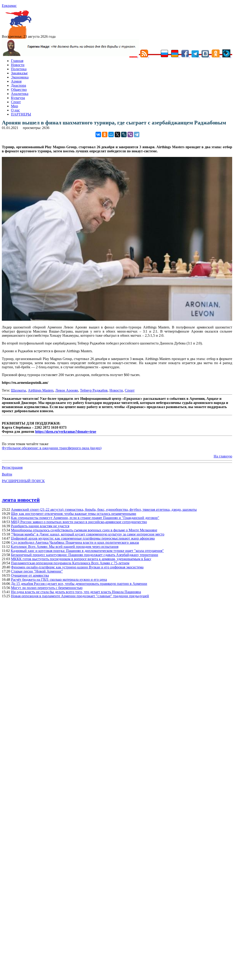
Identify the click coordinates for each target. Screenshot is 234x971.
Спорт (16, 102)
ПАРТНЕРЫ (21, 114)
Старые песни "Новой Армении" (37, 571)
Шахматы (18, 390)
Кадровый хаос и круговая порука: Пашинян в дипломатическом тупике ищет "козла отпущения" (87, 551)
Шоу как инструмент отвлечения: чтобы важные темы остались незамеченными (73, 514)
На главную (223, 456)
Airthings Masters (40, 390)
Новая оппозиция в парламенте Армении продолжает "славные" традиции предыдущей (80, 596)
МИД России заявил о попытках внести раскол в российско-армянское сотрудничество (79, 522)
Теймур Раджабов (94, 390)
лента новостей (21, 500)
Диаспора (18, 85)
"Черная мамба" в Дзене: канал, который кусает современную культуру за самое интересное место (87, 534)
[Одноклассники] (104, 134)
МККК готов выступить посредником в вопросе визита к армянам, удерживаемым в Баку (81, 559)
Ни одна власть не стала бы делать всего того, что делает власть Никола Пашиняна (76, 592)
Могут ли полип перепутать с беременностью (46, 588)
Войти (7, 474)
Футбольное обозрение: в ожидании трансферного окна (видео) (51, 448)
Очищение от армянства (30, 575)
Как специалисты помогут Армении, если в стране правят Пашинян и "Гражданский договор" (85, 518)
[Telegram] (136, 134)
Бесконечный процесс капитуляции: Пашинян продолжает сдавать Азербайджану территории (84, 555)
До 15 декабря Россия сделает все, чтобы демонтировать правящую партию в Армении (79, 584)
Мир (14, 106)
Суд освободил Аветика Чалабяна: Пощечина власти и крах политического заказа (75, 542)
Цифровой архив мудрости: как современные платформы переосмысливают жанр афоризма (83, 538)
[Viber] (130, 134)
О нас (15, 110)
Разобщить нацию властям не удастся (40, 526)
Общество (19, 89)
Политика (19, 69)
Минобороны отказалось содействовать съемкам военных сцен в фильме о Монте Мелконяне (84, 530)
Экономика (20, 77)
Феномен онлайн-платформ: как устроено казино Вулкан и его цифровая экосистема (77, 567)
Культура (18, 98)
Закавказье (19, 73)
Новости (17, 65)
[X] (117, 134)
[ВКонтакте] (98, 134)
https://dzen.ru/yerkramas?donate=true (65, 431)
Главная (17, 61)
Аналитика (19, 94)
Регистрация (12, 467)
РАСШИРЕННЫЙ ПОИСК (23, 481)
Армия (16, 81)
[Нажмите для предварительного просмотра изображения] (117, 319)
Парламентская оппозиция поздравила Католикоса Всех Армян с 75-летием (70, 563)
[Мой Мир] (111, 134)
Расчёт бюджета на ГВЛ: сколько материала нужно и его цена (59, 579)
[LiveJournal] (124, 134)
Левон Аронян (66, 390)
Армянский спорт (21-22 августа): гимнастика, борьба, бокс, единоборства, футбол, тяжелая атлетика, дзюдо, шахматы (104, 509)
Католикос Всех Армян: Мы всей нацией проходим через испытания (64, 547)
